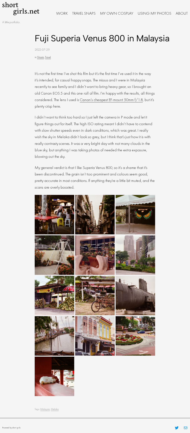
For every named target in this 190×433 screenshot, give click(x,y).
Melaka (55, 409)
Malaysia (45, 409)
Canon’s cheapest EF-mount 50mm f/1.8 (111, 99)
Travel (48, 57)
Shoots (40, 57)
